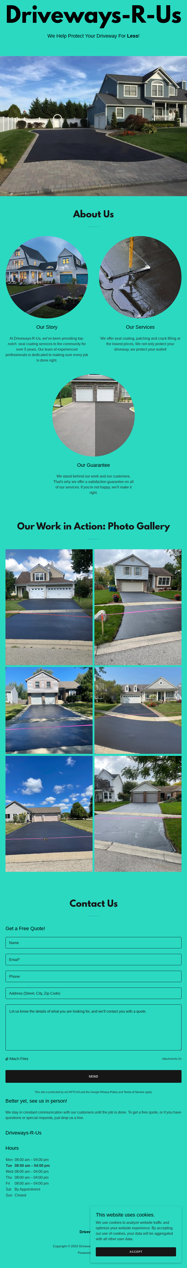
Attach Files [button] (18, 1059)
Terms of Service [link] (134, 1092)
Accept (136, 1251)
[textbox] (93, 942)
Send (93, 1076)
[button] (7, 1059)
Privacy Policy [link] (109, 1092)
